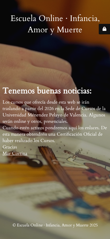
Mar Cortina (15, 153)
